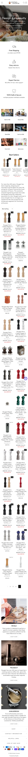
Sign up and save (13, 743)
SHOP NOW (14, 680)
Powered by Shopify (14, 755)
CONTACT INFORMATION (13, 733)
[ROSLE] (14, 611)
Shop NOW (14, 636)
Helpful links (13, 738)
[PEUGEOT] (14, 653)
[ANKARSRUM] (14, 696)
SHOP (14, 729)
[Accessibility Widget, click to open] (25, 378)
